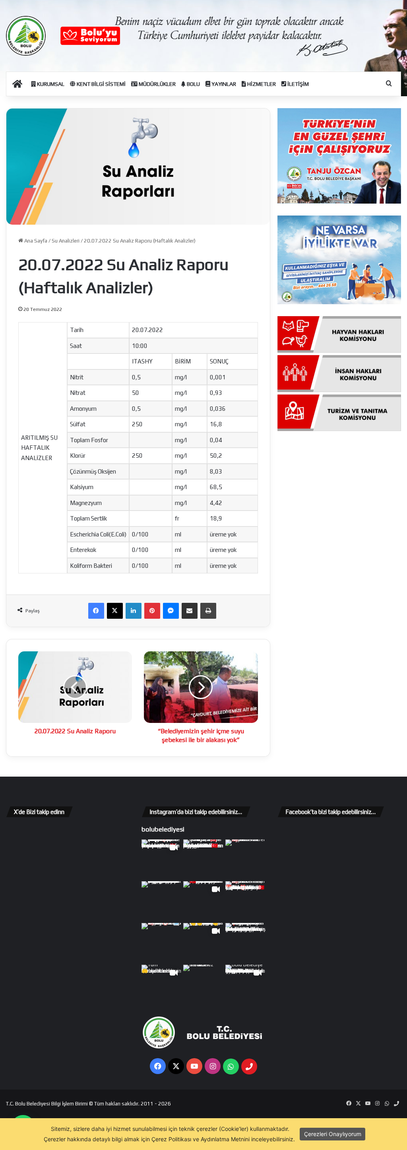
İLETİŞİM (297, 84)
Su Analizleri (65, 241)
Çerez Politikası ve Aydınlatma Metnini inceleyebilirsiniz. (223, 1139)
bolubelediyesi (162, 829)
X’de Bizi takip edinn (39, 811)
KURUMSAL (50, 84)
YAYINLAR (223, 84)
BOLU (193, 84)
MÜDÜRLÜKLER (157, 84)
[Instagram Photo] (203, 859)
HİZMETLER (261, 84)
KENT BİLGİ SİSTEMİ (101, 84)
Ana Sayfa (35, 241)
